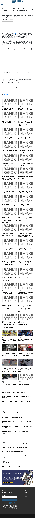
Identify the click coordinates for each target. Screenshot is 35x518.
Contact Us (28, 91)
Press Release (6, 94)
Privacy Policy (26, 493)
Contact (26, 496)
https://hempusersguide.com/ (6, 92)
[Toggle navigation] (2, 4)
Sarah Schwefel (4, 66)
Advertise (25, 495)
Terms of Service (25, 492)
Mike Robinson (15, 33)
